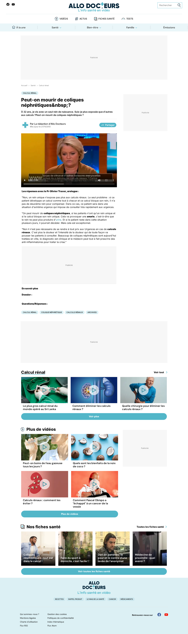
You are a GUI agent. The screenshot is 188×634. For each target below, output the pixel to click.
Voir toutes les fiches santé (94, 571)
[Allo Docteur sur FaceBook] (7, 4)
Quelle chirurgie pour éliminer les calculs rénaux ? (143, 407)
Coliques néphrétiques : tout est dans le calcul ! (38, 558)
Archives (92, 312)
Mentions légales (28, 618)
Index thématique (55, 621)
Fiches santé (106, 18)
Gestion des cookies (57, 614)
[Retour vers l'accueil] (94, 7)
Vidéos (63, 18)
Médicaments (127, 599)
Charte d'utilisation (29, 621)
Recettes (59, 599)
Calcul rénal (44, 85)
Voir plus (94, 416)
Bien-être (92, 27)
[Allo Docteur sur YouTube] (166, 614)
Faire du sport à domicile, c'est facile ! (74, 559)
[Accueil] (94, 587)
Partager (110, 125)
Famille (130, 27)
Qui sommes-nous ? (29, 614)
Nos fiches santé (44, 526)
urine (58, 219)
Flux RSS (24, 625)
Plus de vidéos (41, 429)
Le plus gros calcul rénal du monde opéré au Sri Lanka (40, 407)
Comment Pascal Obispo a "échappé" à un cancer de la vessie (90, 503)
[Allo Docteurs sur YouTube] (13, 4)
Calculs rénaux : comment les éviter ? (41, 501)
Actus (83, 18)
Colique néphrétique (51, 312)
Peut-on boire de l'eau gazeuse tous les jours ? (42, 464)
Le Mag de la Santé (95, 599)
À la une (21, 27)
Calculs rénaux (75, 312)
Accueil (24, 85)
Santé (55, 27)
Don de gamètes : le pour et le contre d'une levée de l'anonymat (112, 558)
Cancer (112, 599)
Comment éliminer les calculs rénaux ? (91, 407)
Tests (129, 18)
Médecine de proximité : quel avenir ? (145, 558)
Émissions (169, 27)
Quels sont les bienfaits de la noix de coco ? (94, 464)
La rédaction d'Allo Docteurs (50, 123)
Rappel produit (75, 599)
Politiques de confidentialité (60, 618)
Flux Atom (52, 625)
